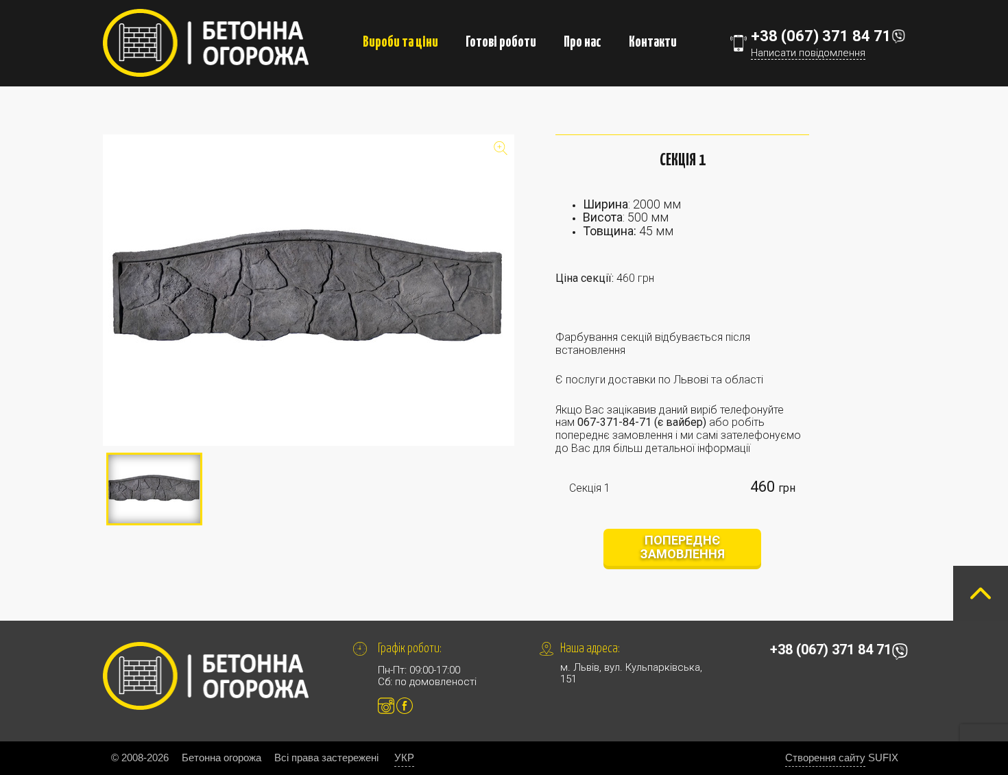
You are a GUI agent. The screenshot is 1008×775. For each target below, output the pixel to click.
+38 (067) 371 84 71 (821, 36)
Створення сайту (825, 757)
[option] (308, 290)
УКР (404, 757)
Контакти (653, 42)
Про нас (582, 42)
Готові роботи (501, 42)
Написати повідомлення (808, 53)
